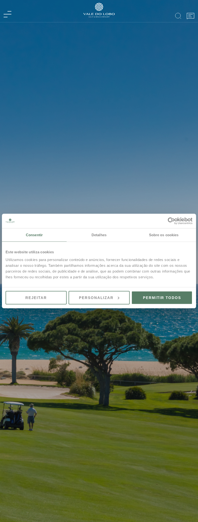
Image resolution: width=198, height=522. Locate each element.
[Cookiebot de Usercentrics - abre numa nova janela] (171, 221)
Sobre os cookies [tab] (164, 235)
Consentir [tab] (34, 235)
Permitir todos (162, 297)
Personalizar (96, 297)
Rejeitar (36, 297)
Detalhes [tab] (99, 235)
